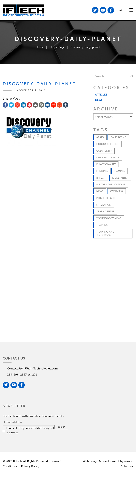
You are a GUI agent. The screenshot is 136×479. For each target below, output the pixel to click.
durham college (107, 157)
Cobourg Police (107, 144)
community (104, 150)
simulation (103, 204)
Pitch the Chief (106, 198)
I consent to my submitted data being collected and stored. (33, 430)
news (99, 191)
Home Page (57, 47)
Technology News (108, 218)
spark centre (105, 211)
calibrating (118, 137)
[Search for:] (113, 76)
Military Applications (110, 184)
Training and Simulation (105, 233)
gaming (119, 171)
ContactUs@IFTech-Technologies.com (32, 368)
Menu (123, 10)
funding (102, 171)
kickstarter (120, 177)
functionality (106, 164)
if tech (101, 177)
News (99, 99)
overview (116, 191)
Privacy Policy (30, 466)
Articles (101, 94)
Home (40, 47)
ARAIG (100, 137)
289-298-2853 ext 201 (22, 374)
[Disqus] (45, 195)
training (102, 225)
